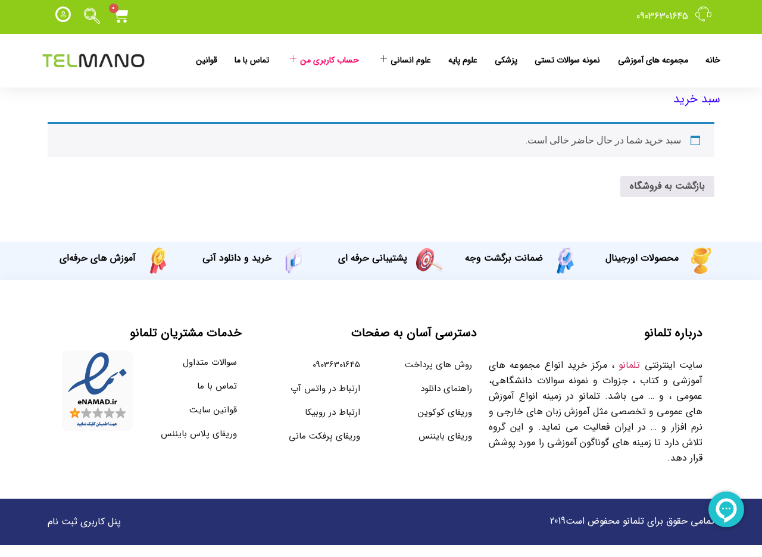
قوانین (206, 60)
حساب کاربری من (329, 60)
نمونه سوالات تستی (567, 60)
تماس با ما (252, 60)
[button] (92, 17)
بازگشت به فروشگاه (667, 186)
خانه (712, 60)
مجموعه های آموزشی (653, 60)
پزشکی (506, 60)
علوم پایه (462, 60)
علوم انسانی (411, 60)
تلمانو (629, 365)
